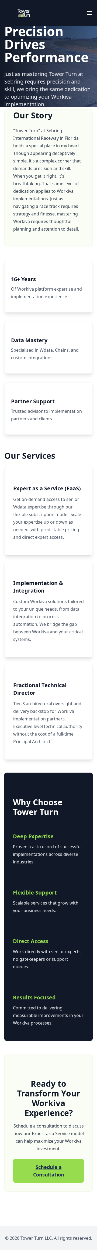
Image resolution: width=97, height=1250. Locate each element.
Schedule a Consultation (48, 1171)
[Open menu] (89, 13)
